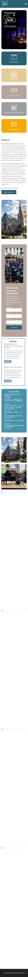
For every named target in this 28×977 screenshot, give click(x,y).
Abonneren (14, 327)
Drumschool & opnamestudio (14, 112)
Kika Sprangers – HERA (11, 412)
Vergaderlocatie (14, 79)
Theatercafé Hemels (11, 405)
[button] (26, 4)
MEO (23, 973)
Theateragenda (14, 62)
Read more (7, 361)
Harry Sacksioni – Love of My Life (14, 420)
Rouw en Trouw (14, 95)
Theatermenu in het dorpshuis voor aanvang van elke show (13, 346)
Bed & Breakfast (14, 129)
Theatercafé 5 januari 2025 (13, 367)
